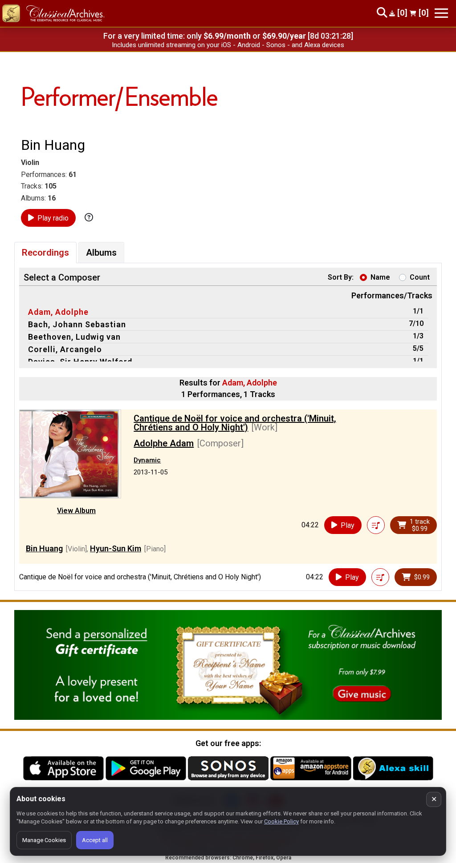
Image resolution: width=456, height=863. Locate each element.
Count (420, 277)
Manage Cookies (44, 840)
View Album (76, 510)
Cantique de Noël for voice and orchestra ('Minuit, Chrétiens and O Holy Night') (235, 423)
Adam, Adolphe (58, 312)
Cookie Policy (281, 821)
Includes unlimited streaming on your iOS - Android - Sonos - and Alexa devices (228, 45)
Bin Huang (44, 548)
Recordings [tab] (45, 252)
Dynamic (147, 460)
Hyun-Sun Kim (115, 548)
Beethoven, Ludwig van (74, 336)
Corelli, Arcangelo (65, 349)
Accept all (95, 840)
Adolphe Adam (164, 443)
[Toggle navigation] (441, 13)
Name (380, 277)
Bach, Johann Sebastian (77, 324)
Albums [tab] (101, 252)
